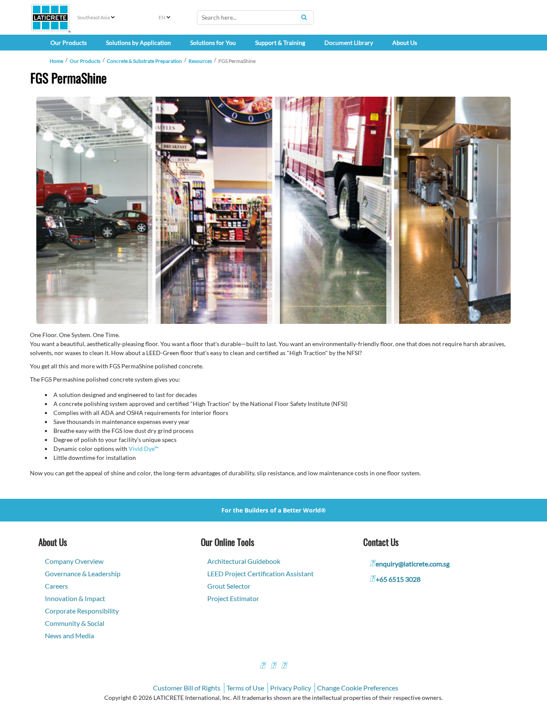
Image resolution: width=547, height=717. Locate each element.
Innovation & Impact (75, 598)
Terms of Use (245, 688)
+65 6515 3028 (398, 579)
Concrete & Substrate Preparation (144, 61)
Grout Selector (228, 586)
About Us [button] (404, 42)
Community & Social (74, 623)
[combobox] (255, 17)
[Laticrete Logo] (50, 18)
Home (56, 61)
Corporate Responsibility (82, 611)
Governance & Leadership (83, 573)
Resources (200, 61)
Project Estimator (233, 598)
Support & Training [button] (280, 42)
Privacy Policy (290, 688)
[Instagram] (273, 666)
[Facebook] (262, 666)
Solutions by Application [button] (138, 42)
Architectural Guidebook (243, 561)
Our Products (85, 61)
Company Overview (74, 561)
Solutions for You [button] (213, 42)
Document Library (348, 42)
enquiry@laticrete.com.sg (413, 564)
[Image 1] (273, 210)
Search (303, 17)
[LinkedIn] (283, 666)
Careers (56, 586)
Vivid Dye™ (144, 448)
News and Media (69, 635)
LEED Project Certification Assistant (260, 573)
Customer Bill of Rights (187, 688)
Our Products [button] (68, 42)
